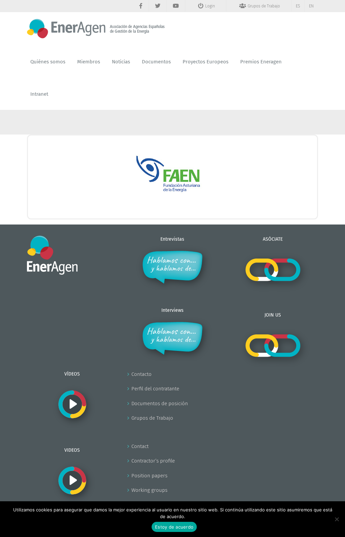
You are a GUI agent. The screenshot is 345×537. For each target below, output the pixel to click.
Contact (140, 446)
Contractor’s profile (153, 461)
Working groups (149, 490)
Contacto (141, 374)
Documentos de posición (159, 403)
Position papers (149, 476)
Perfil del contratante (155, 389)
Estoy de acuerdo (174, 527)
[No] (336, 519)
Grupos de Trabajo (152, 418)
